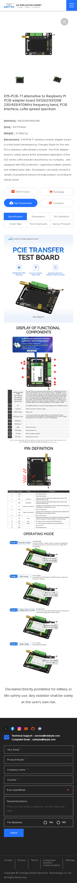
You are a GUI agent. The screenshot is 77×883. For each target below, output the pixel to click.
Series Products (61, 224)
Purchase (56, 191)
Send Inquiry (20, 191)
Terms (34, 860)
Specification (15, 216)
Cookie (8, 860)
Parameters (38, 216)
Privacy (22, 860)
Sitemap (70, 860)
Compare (56, 202)
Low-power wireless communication (51, 863)
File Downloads (20, 202)
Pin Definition (61, 216)
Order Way (15, 224)
